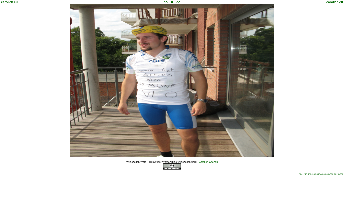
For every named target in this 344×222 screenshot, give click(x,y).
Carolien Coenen (208, 161)
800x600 (329, 174)
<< (166, 1)
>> (178, 1)
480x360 (312, 174)
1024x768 (338, 174)
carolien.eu (9, 2)
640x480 (321, 174)
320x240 (303, 174)
